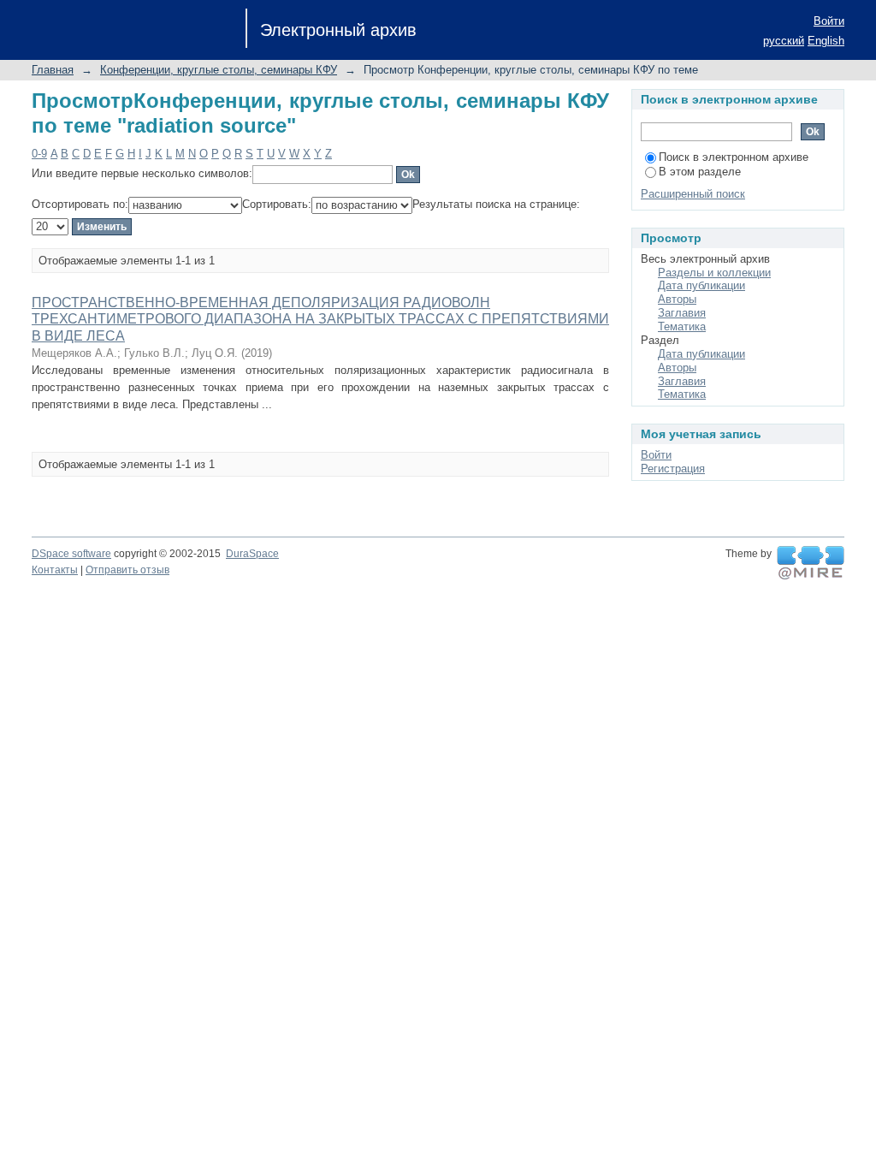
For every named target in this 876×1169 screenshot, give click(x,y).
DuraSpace (252, 554)
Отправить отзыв (127, 570)
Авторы (677, 299)
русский (783, 40)
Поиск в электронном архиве (733, 157)
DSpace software (71, 554)
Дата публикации (701, 285)
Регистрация (673, 468)
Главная (53, 69)
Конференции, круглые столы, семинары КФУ (218, 69)
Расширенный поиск (693, 193)
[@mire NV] (810, 563)
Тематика (682, 326)
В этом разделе (700, 171)
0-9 (39, 153)
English (826, 40)
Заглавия (682, 312)
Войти (829, 21)
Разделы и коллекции (714, 272)
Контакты (55, 570)
